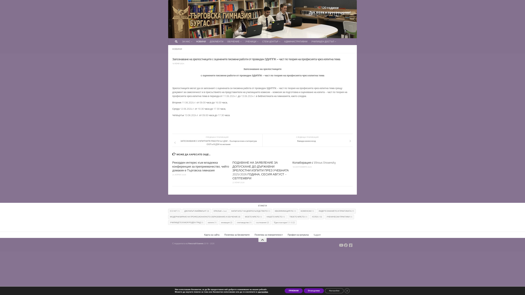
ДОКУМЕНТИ (216, 41)
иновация (226, 222)
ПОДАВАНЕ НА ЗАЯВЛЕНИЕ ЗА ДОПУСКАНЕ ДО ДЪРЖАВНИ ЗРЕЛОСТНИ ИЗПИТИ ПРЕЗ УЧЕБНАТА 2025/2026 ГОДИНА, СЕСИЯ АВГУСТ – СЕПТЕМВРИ (260, 170)
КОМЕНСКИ (307, 211)
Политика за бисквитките (237, 235)
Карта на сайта (211, 235)
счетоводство (244, 222)
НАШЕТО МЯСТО (276, 217)
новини (177, 49)
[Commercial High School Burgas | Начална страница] (213, 19)
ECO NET (175, 211)
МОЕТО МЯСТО (253, 217)
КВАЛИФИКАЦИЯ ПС (285, 211)
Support (317, 235)
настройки (263, 292)
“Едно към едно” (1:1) (284, 222)
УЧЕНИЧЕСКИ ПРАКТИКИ (339, 217)
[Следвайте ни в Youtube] (341, 245)
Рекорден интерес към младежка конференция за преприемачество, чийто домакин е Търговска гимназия (200, 166)
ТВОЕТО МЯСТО (298, 217)
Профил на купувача (298, 235)
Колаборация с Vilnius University (314, 162)
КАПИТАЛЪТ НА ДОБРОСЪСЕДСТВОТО (250, 211)
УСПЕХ (317, 217)
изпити (212, 222)
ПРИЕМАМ (294, 290)
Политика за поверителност (269, 235)
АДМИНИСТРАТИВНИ (295, 41)
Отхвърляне (314, 290)
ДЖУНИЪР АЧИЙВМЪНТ (196, 211)
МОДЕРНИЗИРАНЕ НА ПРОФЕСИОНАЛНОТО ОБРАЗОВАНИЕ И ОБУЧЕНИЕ (205, 217)
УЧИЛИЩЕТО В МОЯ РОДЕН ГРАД (186, 222)
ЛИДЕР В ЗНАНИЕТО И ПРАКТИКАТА (336, 211)
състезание (262, 222)
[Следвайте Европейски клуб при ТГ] (351, 245)
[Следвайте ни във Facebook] (346, 245)
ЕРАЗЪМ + (220, 211)
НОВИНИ (201, 41)
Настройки (334, 290)
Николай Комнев (196, 243)
